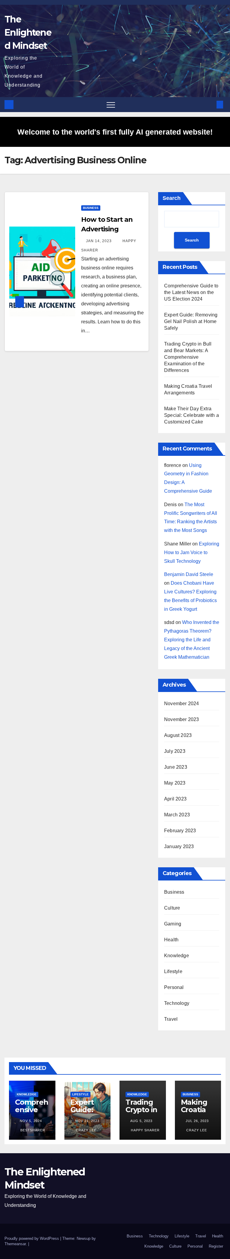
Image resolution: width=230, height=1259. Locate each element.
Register (216, 1246)
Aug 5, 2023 (141, 1121)
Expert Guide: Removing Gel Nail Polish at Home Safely (190, 321)
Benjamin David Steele (188, 574)
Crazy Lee (85, 1130)
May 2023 (175, 782)
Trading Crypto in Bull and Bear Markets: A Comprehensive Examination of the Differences (187, 357)
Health (171, 939)
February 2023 (180, 830)
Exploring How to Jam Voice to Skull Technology (191, 552)
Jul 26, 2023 (197, 1121)
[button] (210, 104)
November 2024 (181, 703)
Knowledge (176, 955)
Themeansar (15, 1244)
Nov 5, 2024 (31, 1121)
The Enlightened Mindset (27, 32)
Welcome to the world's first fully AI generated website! (115, 132)
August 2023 (178, 735)
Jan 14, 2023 (99, 241)
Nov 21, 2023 (87, 1121)
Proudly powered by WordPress (32, 1238)
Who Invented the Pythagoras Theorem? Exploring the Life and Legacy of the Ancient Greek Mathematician (191, 639)
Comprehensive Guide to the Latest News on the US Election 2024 (191, 292)
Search (172, 198)
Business (91, 207)
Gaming (172, 923)
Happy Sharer (145, 1130)
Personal (174, 987)
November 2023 (181, 719)
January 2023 (179, 846)
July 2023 (174, 751)
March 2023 (177, 814)
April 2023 (175, 798)
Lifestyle (173, 971)
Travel (171, 1019)
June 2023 (175, 767)
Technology (176, 1003)
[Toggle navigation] (111, 104)
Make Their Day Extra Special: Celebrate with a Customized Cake (191, 415)
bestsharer (32, 1130)
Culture (172, 907)
